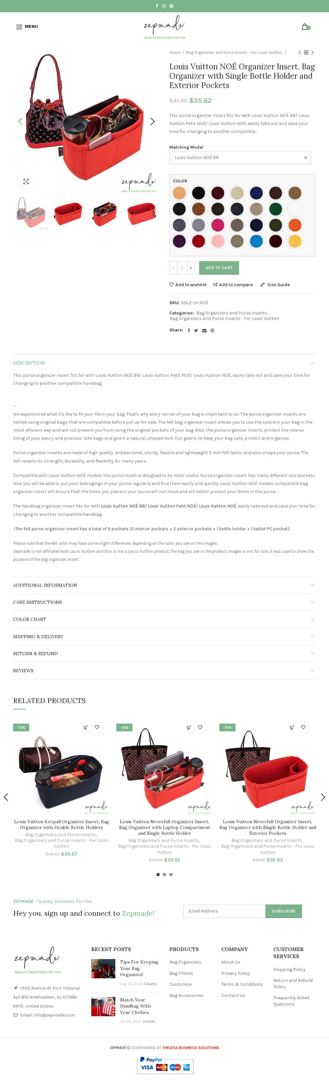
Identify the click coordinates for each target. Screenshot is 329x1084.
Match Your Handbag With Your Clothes (135, 1006)
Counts (150, 984)
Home (175, 52)
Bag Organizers (185, 962)
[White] (297, 209)
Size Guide (278, 285)
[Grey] (181, 225)
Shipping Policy (289, 969)
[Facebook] (189, 330)
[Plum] (181, 241)
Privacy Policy (235, 973)
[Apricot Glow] (181, 193)
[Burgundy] (219, 193)
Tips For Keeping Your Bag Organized (139, 968)
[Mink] (239, 225)
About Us (230, 962)
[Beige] (239, 193)
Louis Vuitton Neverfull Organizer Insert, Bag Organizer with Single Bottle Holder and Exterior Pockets (267, 827)
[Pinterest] (212, 330)
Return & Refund (35, 654)
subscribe (284, 911)
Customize (180, 984)
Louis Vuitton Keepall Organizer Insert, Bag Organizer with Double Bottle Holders (61, 824)
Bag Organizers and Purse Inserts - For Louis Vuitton (234, 52)
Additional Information (45, 585)
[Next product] (312, 52)
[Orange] (297, 225)
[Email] (204, 330)
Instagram (164, 6)
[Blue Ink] (258, 193)
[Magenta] (219, 225)
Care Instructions (37, 602)
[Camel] (297, 193)
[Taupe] (239, 241)
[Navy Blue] (258, 225)
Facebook (157, 6)
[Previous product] (300, 52)
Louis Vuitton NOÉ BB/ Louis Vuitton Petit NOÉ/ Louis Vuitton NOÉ (168, 506)
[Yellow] (297, 241)
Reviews (23, 671)
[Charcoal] (181, 209)
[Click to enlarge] (26, 182)
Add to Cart (219, 267)
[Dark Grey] (239, 209)
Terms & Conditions (242, 984)
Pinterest (171, 6)
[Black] (200, 193)
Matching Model (186, 147)
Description (29, 363)
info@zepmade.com (54, 1015)
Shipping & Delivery (38, 636)
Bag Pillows (181, 973)
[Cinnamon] (200, 209)
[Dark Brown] (219, 209)
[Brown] (277, 193)
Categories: (181, 313)
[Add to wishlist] (97, 727)
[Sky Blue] (258, 241)
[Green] (277, 209)
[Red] (200, 241)
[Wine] (277, 241)
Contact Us (233, 995)
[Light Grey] (200, 225)
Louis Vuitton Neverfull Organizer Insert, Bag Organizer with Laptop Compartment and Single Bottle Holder (164, 827)
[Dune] (258, 209)
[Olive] (277, 225)
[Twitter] (196, 330)
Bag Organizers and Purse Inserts (231, 313)
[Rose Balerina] (219, 241)
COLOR (180, 181)
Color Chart (29, 619)
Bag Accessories (186, 995)
